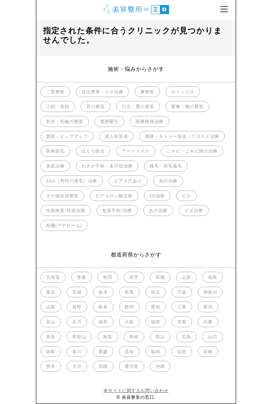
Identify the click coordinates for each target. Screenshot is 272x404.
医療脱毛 (55, 151)
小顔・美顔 (57, 106)
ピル (186, 196)
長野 (77, 307)
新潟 (208, 307)
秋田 (107, 277)
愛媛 (103, 351)
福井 (103, 322)
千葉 (181, 292)
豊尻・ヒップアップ (67, 136)
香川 (77, 351)
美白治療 (168, 181)
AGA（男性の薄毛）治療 (71, 181)
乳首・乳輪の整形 (64, 121)
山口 (212, 337)
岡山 (160, 337)
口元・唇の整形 (138, 106)
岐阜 (103, 307)
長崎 (208, 351)
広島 (186, 337)
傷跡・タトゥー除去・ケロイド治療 (182, 136)
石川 (77, 322)
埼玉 (155, 292)
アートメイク (136, 151)
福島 (212, 277)
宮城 (160, 277)
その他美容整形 (62, 196)
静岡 (129, 307)
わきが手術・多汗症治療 (107, 166)
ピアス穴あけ (128, 181)
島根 (134, 337)
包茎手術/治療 (117, 210)
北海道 (53, 277)
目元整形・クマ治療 (102, 92)
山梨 (50, 307)
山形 (186, 277)
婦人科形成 (116, 136)
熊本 (50, 366)
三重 (181, 307)
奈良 (50, 337)
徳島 (50, 351)
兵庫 (208, 322)
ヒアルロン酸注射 (114, 196)
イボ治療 (193, 210)
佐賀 (181, 351)
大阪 (129, 322)
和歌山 (79, 337)
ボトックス (182, 92)
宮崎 (103, 366)
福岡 (155, 351)
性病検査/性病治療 (65, 210)
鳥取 (107, 337)
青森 (81, 277)
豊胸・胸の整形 (187, 106)
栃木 (103, 292)
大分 (77, 366)
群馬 (129, 292)
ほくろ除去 (93, 151)
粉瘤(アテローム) (64, 225)
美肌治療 (55, 166)
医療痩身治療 (150, 121)
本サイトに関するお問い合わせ (136, 390)
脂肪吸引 (109, 121)
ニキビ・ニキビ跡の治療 (192, 151)
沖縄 (160, 366)
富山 (50, 322)
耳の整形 (95, 106)
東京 (50, 292)
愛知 (155, 307)
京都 (181, 322)
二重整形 (55, 92)
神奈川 (210, 292)
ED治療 (157, 196)
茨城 (77, 292)
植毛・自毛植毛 (166, 166)
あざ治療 (158, 210)
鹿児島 (132, 366)
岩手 (134, 277)
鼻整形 (147, 92)
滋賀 (155, 322)
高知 (129, 351)
